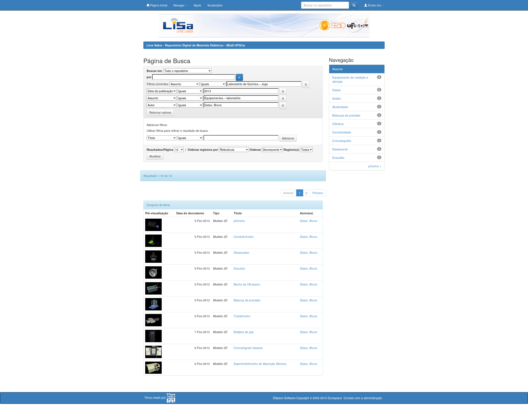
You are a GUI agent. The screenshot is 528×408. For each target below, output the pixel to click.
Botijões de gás (244, 332)
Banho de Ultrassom (247, 284)
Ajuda (197, 5)
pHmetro (239, 221)
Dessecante (340, 149)
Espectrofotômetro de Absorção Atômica (260, 364)
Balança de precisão (247, 300)
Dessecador (241, 252)
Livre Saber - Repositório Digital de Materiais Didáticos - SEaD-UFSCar (195, 45)
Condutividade (341, 132)
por (149, 77)
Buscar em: (155, 71)
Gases (336, 90)
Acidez (336, 98)
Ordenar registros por (203, 149)
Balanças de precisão (346, 115)
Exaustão (338, 158)
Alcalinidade (340, 107)
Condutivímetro (244, 237)
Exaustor (239, 268)
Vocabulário (215, 5)
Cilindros (338, 124)
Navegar (179, 5)
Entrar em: (375, 5)
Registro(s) (291, 149)
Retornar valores (160, 112)
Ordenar (255, 149)
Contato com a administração (363, 398)
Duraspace (335, 398)
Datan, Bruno (308, 221)
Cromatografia (341, 141)
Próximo (317, 193)
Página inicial (158, 5)
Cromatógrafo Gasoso (248, 348)
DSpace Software (284, 398)
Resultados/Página (160, 149)
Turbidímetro (242, 316)
